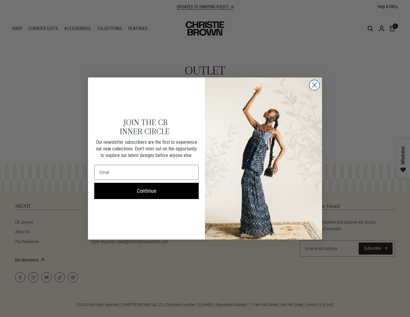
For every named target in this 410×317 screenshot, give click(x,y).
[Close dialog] (314, 85)
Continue (146, 191)
